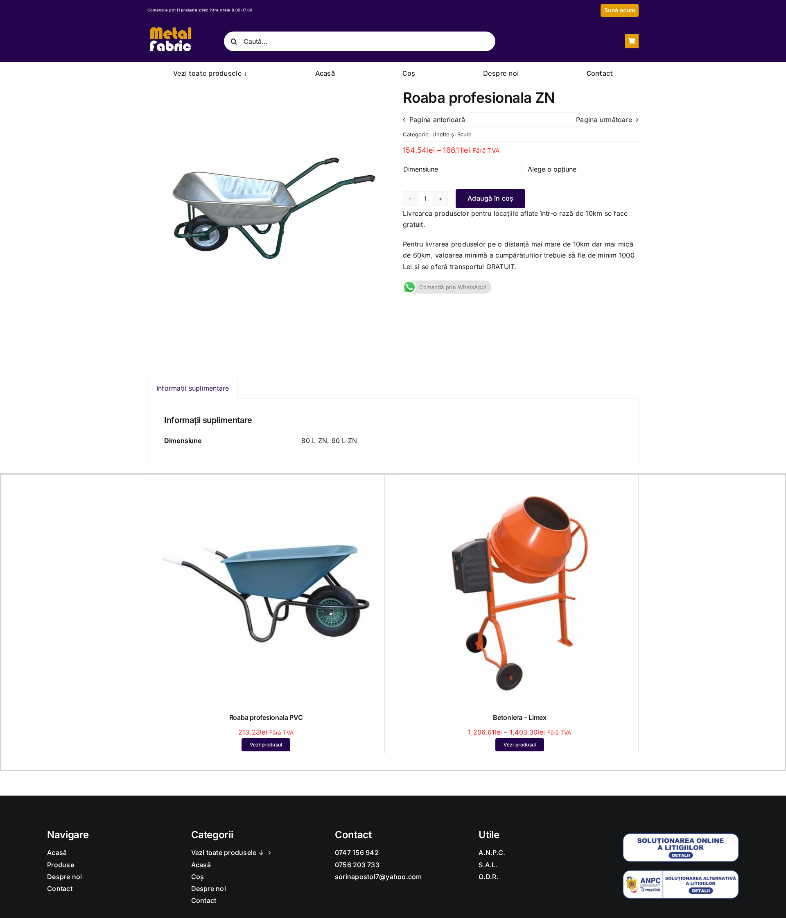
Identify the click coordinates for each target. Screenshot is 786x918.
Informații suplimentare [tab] (192, 388)
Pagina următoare (604, 119)
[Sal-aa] (681, 873)
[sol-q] (681, 836)
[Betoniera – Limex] (519, 482)
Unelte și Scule (452, 134)
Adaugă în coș (490, 198)
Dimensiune (420, 169)
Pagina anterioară (437, 119)
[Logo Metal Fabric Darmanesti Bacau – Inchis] (170, 27)
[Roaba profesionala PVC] (265, 482)
